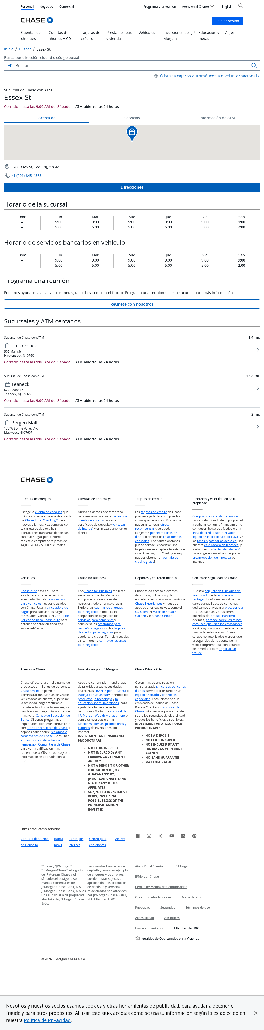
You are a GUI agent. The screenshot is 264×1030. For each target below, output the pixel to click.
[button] (256, 1013)
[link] (137, 836)
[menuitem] (159, 6)
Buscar (25, 49)
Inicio (8, 49)
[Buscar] (254, 65)
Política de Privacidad (47, 1020)
